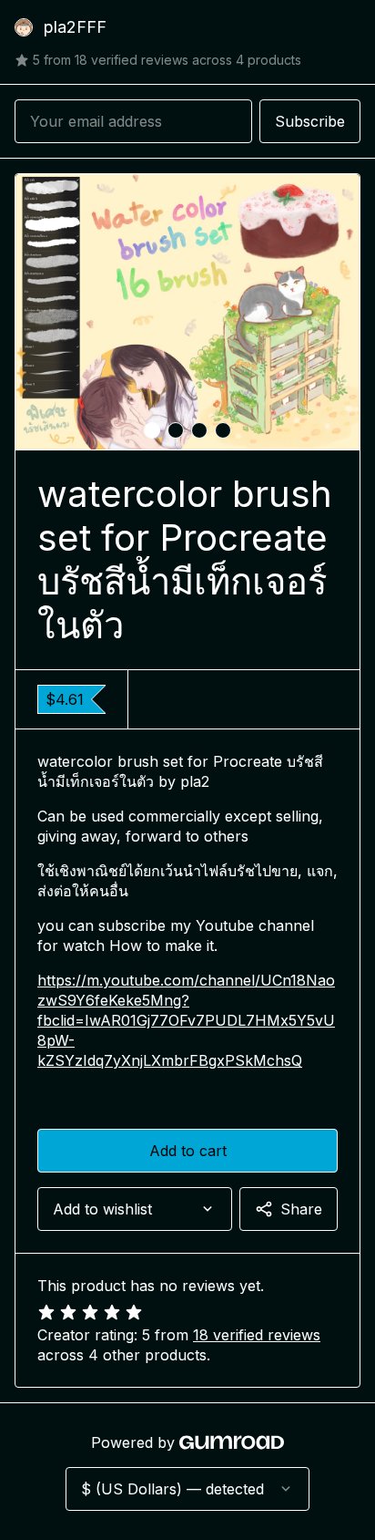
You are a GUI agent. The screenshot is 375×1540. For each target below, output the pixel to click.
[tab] (152, 430)
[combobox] (134, 1209)
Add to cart (188, 1151)
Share (301, 1209)
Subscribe (310, 121)
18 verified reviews (256, 1335)
